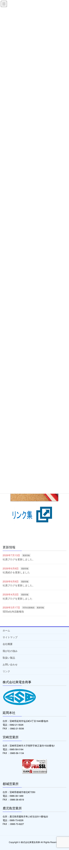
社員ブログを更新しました (17, 598)
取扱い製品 (9, 657)
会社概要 (8, 644)
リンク (6, 671)
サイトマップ (10, 637)
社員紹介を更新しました (16, 572)
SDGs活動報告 (28, 607)
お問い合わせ (10, 664)
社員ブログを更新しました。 (19, 559)
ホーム (6, 630)
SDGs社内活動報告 (13, 611)
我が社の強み (10, 651)
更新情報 (26, 555)
